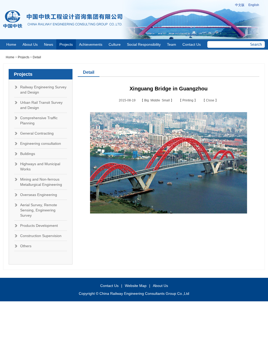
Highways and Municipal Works (40, 166)
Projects (23, 57)
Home (10, 57)
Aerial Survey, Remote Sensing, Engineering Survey (38, 210)
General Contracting (37, 133)
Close (210, 100)
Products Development (39, 225)
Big (147, 100)
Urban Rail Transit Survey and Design (41, 105)
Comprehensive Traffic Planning (39, 120)
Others (25, 246)
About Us (160, 286)
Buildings (27, 154)
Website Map (136, 286)
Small (166, 100)
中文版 (239, 5)
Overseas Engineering (38, 195)
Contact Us (109, 286)
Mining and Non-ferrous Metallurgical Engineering (41, 182)
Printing (188, 100)
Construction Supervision (41, 236)
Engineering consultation (40, 143)
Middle (156, 100)
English (253, 5)
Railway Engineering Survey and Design (43, 89)
